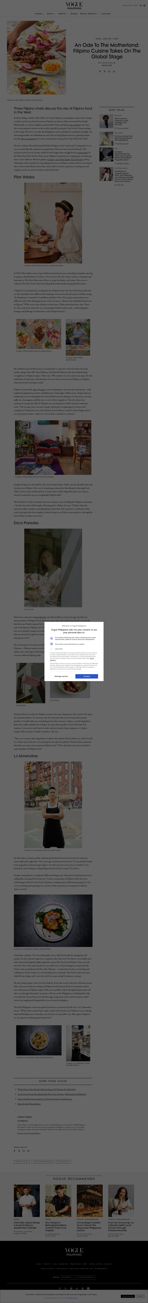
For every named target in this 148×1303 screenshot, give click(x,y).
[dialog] (74, 651)
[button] (74, 649)
